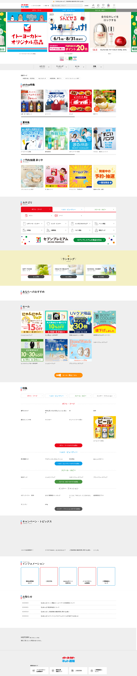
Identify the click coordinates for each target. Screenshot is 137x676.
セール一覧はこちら (67, 375)
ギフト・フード (36, 10)
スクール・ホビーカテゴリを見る (68, 524)
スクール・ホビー (100, 10)
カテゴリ (42, 66)
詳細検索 (86, 5)
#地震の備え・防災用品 (28, 78)
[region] (68, 103)
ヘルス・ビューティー (68, 10)
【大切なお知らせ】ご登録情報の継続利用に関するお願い (69, 1)
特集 (94, 66)
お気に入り (103, 7)
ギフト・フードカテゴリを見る (68, 466)
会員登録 (93, 7)
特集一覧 (47, 5)
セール (77, 66)
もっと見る (36, 276)
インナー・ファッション (105, 396)
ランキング (59, 66)
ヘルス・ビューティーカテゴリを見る (68, 506)
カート (108, 7)
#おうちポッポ (42, 78)
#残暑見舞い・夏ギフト (56, 78)
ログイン (98, 7)
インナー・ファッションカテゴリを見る (68, 551)
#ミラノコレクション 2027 (72, 78)
